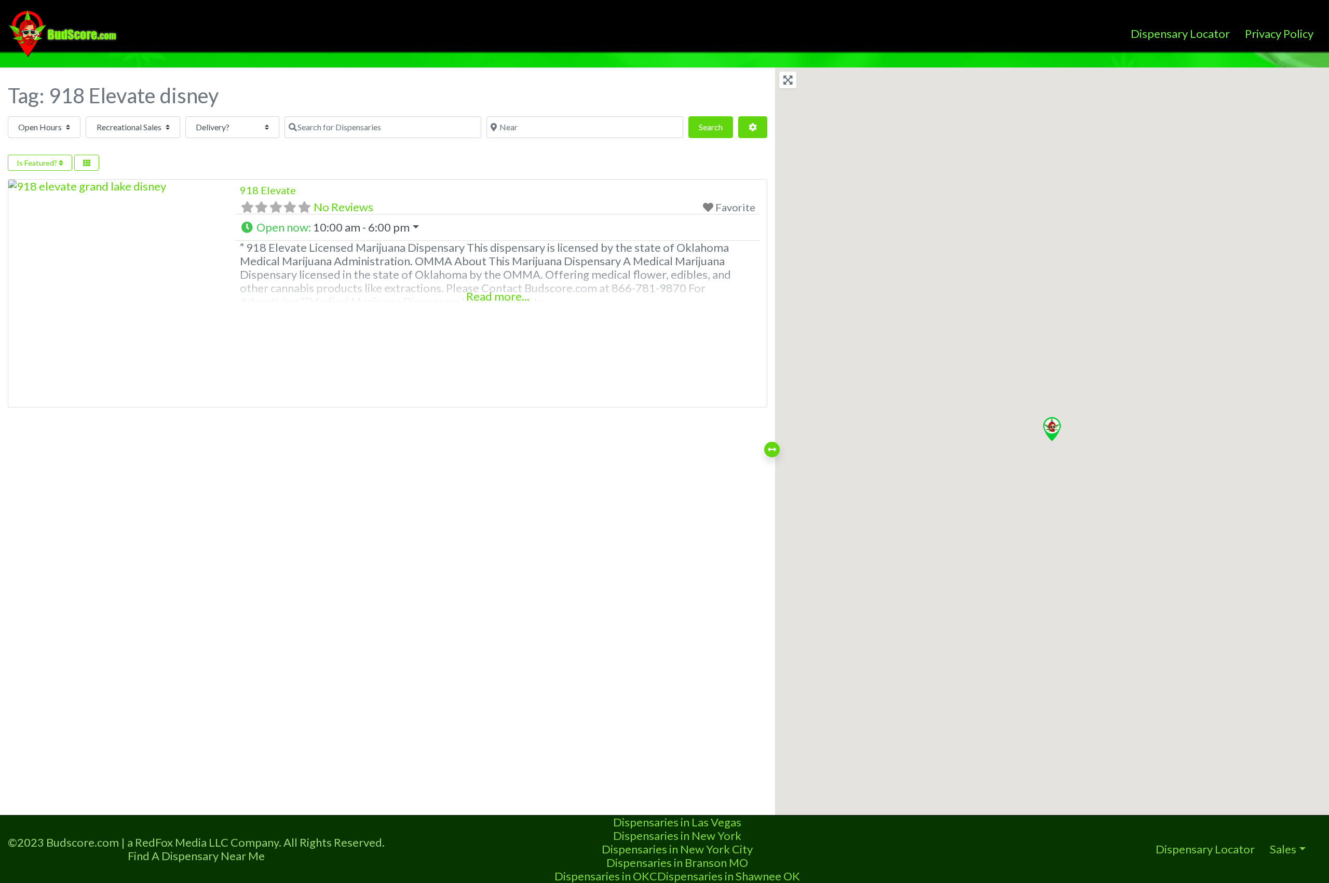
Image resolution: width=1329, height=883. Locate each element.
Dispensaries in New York (677, 835)
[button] (497, 227)
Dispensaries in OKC (605, 876)
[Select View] (86, 163)
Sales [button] (1283, 849)
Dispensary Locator (1180, 33)
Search (716, 126)
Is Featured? (38, 162)
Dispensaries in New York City (677, 849)
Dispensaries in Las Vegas (677, 822)
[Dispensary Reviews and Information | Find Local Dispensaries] (64, 32)
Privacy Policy (1279, 33)
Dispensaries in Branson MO (677, 862)
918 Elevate (268, 190)
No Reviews (343, 207)
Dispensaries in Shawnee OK (728, 876)
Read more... (498, 296)
